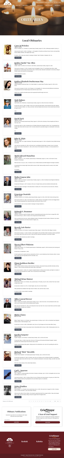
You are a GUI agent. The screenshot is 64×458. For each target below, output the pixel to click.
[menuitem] (18, 5)
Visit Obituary (18, 57)
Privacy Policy (26, 456)
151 (57, 401)
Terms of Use (32, 456)
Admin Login (38, 456)
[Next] (60, 401)
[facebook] (10, 446)
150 (55, 401)
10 (50, 401)
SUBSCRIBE (16, 422)
